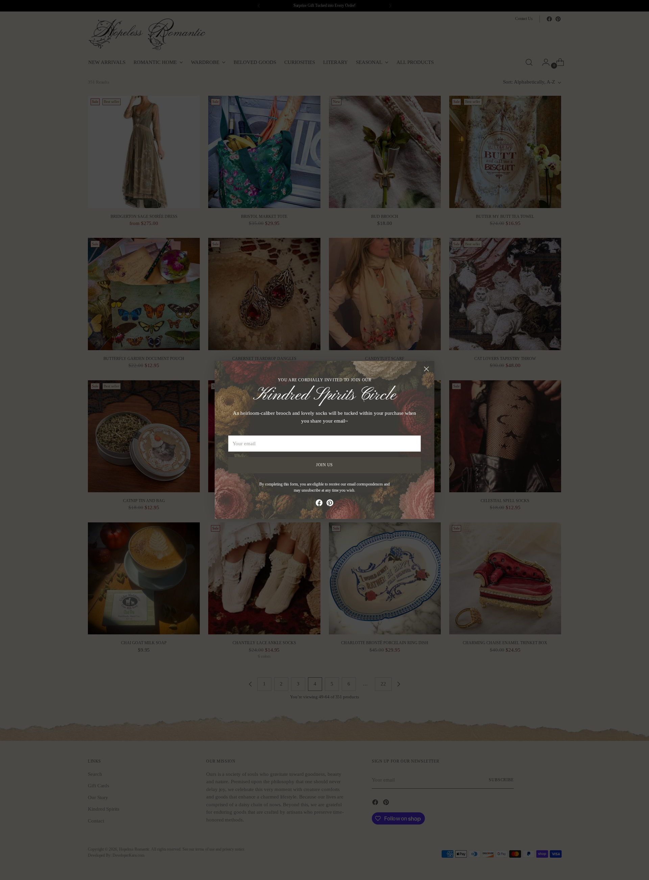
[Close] (426, 369)
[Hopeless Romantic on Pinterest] (330, 504)
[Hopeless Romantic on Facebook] (319, 504)
